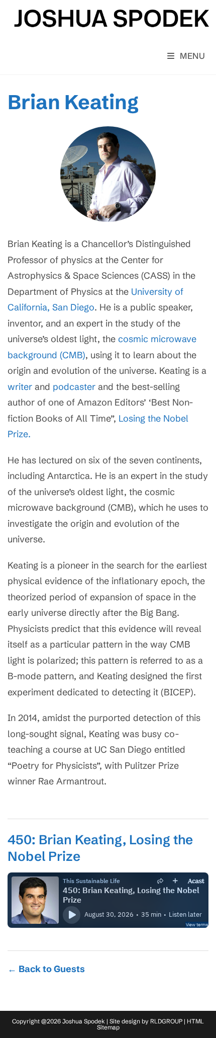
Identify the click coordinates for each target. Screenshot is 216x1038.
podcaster (74, 386)
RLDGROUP (166, 1021)
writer (20, 386)
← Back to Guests (46, 969)
